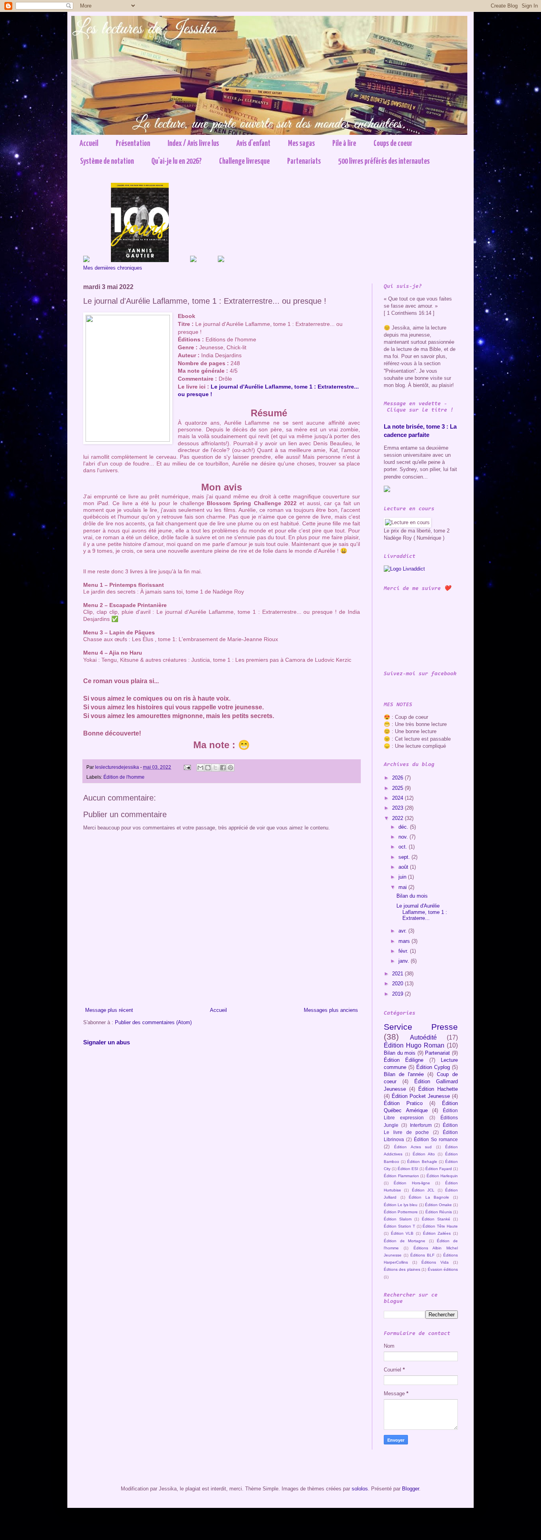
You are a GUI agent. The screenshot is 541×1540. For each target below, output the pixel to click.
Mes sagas (301, 143)
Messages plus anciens (331, 1010)
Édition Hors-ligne (412, 1183)
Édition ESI (408, 1168)
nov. (404, 837)
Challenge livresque (244, 161)
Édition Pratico (403, 1103)
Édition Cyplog (433, 1067)
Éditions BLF (422, 1255)
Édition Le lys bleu (400, 1205)
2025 (398, 788)
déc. (404, 827)
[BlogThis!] (208, 768)
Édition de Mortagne (404, 1241)
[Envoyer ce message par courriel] (200, 768)
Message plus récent (109, 1010)
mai (403, 887)
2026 (398, 778)
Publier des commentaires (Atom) (153, 1022)
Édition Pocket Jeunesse (421, 1096)
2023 (398, 808)
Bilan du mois (412, 896)
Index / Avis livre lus (193, 143)
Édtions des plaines (402, 1269)
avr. (403, 931)
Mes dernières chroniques (112, 268)
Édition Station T (399, 1226)
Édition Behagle (422, 1161)
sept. (404, 857)
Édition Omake (438, 1205)
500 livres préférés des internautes (384, 161)
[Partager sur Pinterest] (230, 768)
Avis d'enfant (253, 143)
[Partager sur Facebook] (223, 768)
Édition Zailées (437, 1233)
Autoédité (423, 1037)
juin (403, 877)
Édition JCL (423, 1190)
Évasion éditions (443, 1269)
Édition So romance (436, 1139)
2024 (398, 798)
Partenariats (304, 161)
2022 (398, 818)
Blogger (410, 1489)
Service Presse (421, 1026)
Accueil (89, 143)
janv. (404, 961)
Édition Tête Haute (440, 1226)
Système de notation (107, 161)
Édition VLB (402, 1233)
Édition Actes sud (413, 1147)
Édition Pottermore (401, 1212)
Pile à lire (344, 143)
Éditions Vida (435, 1262)
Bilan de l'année (404, 1074)
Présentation (133, 143)
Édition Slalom (397, 1219)
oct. (403, 847)
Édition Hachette (438, 1089)
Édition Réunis (438, 1212)
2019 (398, 994)
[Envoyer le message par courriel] (186, 767)
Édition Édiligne (403, 1060)
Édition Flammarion (401, 1176)
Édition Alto (424, 1154)
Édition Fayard (438, 1168)
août (404, 867)
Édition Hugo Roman (414, 1045)
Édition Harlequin (442, 1176)
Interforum (421, 1125)
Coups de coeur (392, 143)
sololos (360, 1489)
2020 (398, 983)
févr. (404, 951)
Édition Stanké (436, 1219)
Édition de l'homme (124, 777)
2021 (398, 974)
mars (404, 941)
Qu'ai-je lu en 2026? (176, 161)
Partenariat (437, 1053)
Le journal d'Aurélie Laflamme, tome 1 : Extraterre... (421, 912)
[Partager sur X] (215, 768)
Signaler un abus (106, 1042)
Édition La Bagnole (429, 1197)
